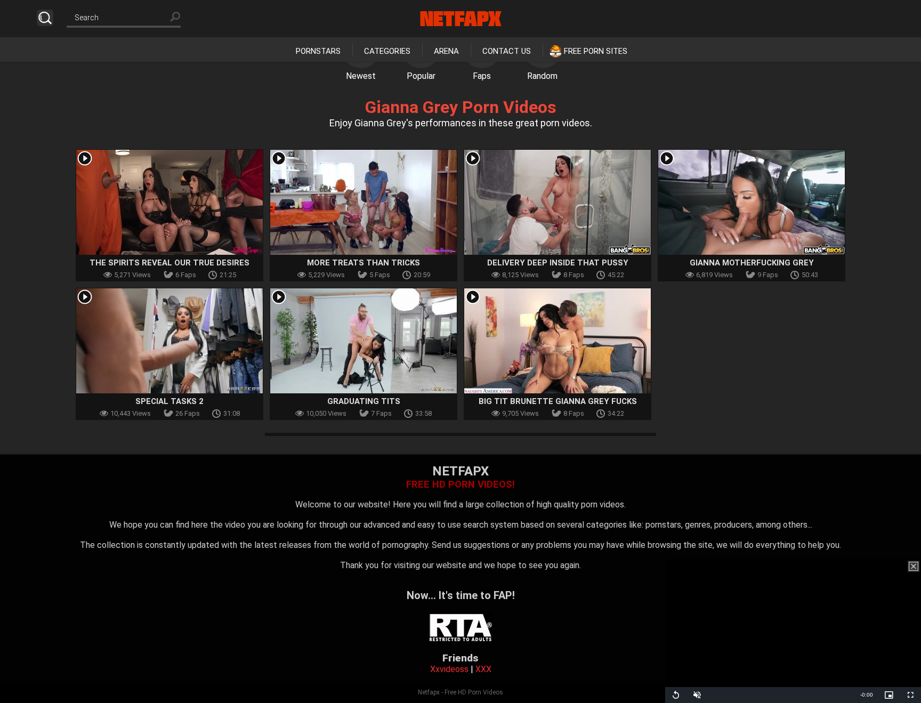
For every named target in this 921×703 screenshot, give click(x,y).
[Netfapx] (460, 18)
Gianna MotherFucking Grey (752, 263)
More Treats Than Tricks (363, 263)
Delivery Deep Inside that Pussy (557, 263)
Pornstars (318, 51)
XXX (483, 669)
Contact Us (506, 51)
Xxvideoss (449, 669)
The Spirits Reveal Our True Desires (169, 263)
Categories (387, 51)
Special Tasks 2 (169, 401)
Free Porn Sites (595, 51)
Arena (446, 51)
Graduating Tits (363, 401)
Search (45, 18)
